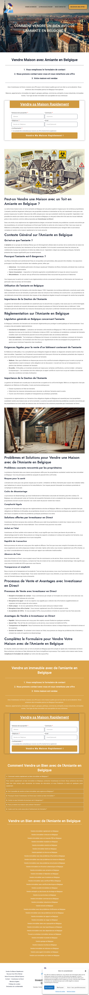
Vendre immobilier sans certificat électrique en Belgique (44, 884)
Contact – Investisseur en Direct (14, 979)
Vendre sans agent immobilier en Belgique (44, 952)
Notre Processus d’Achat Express (14, 976)
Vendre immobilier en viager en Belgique (44, 920)
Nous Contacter (60, 7)
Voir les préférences (76, 987)
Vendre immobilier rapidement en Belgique (44, 831)
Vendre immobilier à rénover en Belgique (44, 834)
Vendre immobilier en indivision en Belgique (44, 948)
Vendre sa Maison (30, 7)
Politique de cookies (60, 991)
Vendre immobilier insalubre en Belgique (44, 842)
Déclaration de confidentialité (14, 986)
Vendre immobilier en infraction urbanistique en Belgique (44, 866)
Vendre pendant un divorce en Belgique (44, 852)
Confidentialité (16, 128)
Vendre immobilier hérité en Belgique (44, 849)
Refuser (60, 987)
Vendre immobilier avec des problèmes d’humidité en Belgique (44, 856)
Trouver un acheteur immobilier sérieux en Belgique (44, 934)
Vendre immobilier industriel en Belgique (44, 902)
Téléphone (15, 120)
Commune (48, 113)
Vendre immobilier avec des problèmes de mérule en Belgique (44, 859)
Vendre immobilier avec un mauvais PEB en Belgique (44, 838)
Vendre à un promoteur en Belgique (44, 895)
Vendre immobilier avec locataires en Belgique (44, 877)
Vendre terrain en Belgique (44, 906)
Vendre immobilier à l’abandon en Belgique (44, 874)
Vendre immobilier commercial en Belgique (45, 898)
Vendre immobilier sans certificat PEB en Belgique (44, 881)
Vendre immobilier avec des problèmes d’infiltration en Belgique (44, 909)
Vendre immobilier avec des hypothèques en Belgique (44, 927)
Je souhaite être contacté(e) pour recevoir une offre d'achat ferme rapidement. (35, 131)
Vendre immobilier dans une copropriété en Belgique (44, 923)
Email (46, 120)
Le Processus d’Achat (46, 7)
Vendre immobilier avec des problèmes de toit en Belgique (45, 913)
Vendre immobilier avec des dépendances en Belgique (44, 930)
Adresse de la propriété (19, 113)
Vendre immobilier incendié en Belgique (44, 938)
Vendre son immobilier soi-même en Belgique (44, 955)
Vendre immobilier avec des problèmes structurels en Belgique (44, 863)
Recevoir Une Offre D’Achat (14, 974)
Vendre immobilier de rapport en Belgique (44, 916)
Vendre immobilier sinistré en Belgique (44, 845)
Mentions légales (71, 991)
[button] (85, 971)
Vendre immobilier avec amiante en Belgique (44, 870)
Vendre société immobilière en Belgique (44, 888)
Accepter (49, 987)
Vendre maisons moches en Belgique (44, 945)
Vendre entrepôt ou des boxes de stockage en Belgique (44, 891)
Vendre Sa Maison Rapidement (14, 971)
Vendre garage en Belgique (44, 941)
